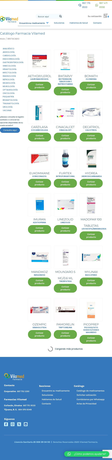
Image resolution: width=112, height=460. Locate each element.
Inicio (2, 38)
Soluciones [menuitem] (47, 395)
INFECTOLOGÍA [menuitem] (9, 72)
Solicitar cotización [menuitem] (86, 395)
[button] (86, 454)
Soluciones (59, 23)
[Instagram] (12, 424)
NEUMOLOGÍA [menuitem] (9, 83)
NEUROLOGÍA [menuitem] (9, 86)
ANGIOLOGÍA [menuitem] (8, 52)
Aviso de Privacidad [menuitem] (86, 403)
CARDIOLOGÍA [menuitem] (9, 55)
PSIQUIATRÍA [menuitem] (8, 96)
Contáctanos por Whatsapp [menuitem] (90, 399)
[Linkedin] (26, 424)
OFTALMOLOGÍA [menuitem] (10, 89)
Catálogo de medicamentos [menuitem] (90, 390)
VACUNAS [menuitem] (7, 110)
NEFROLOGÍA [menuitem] (8, 79)
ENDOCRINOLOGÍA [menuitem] (11, 59)
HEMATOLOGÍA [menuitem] (9, 69)
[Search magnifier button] (60, 16)
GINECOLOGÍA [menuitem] (9, 65)
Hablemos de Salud (79, 23)
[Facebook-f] (6, 424)
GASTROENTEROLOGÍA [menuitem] (13, 62)
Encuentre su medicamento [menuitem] (56, 390)
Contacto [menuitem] (46, 403)
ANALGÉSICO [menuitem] (8, 48)
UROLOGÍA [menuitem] (7, 107)
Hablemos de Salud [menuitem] (52, 399)
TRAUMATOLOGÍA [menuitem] (11, 103)
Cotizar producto (39, 86)
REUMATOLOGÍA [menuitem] (10, 100)
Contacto (97, 23)
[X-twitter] (19, 424)
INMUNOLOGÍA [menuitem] (9, 76)
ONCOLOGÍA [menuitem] (8, 93)
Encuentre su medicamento (32, 23)
